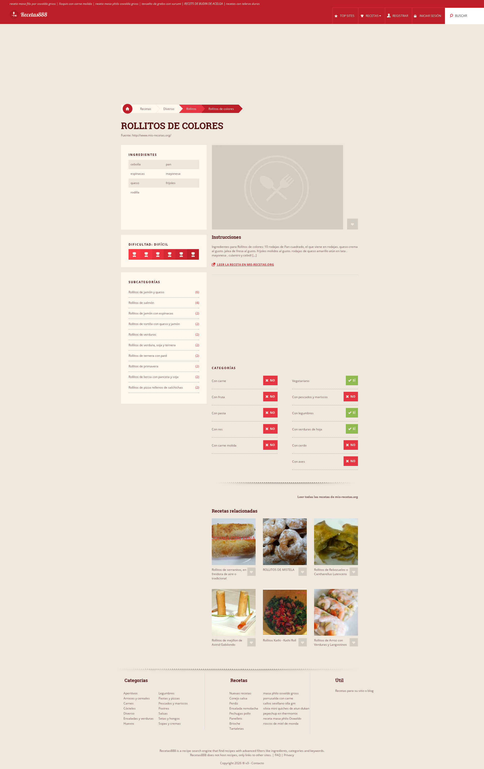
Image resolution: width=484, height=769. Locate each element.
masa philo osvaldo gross (281, 693)
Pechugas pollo (240, 713)
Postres (164, 708)
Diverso (168, 109)
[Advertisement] (242, 59)
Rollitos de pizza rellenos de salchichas (156, 387)
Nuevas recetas (240, 693)
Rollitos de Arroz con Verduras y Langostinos (330, 642)
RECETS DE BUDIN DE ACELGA (203, 4)
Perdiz (233, 703)
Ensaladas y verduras (139, 718)
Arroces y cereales (137, 698)
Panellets (235, 718)
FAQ (278, 755)
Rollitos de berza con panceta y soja (153, 377)
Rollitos (191, 109)
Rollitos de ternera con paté (148, 355)
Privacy (289, 755)
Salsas (163, 713)
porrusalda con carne (278, 698)
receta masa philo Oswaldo (282, 718)
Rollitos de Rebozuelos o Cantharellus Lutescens (331, 572)
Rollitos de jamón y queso (146, 292)
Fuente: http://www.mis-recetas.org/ (146, 135)
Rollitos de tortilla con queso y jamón (154, 324)
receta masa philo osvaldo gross (116, 4)
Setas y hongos (169, 718)
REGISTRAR (400, 16)
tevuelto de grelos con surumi (161, 4)
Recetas (145, 109)
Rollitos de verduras (142, 334)
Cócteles (130, 708)
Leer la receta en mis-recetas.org (245, 264)
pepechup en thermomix (280, 713)
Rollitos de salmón (141, 303)
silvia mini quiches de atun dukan (286, 708)
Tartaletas (236, 728)
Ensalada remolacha (243, 708)
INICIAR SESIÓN (430, 16)
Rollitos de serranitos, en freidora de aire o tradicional (229, 574)
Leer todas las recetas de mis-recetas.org (327, 497)
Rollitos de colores (221, 109)
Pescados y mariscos (173, 703)
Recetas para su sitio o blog (354, 691)
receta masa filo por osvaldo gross (33, 4)
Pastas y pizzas (169, 698)
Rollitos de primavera (143, 366)
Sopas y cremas (170, 723)
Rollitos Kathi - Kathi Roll (279, 640)
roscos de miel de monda (280, 723)
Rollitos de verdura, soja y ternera (152, 345)
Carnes (129, 703)
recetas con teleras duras (243, 4)
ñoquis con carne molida (75, 4)
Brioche (234, 723)
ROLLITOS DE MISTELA (278, 570)
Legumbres (166, 693)
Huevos (129, 723)
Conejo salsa (238, 698)
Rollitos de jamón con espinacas (151, 313)
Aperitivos (131, 693)
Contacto (257, 763)
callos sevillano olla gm (279, 703)
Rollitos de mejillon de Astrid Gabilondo (227, 642)
